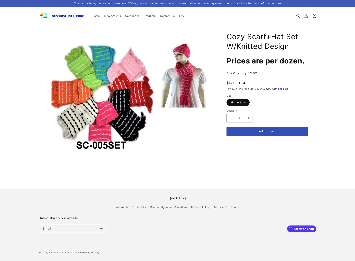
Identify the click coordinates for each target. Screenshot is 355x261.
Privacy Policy (200, 207)
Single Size (238, 102)
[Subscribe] (101, 228)
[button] (298, 16)
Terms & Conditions (226, 207)
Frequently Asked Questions (168, 207)
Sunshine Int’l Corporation (63, 252)
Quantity (231, 110)
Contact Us (139, 207)
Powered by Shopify (88, 252)
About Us (122, 207)
